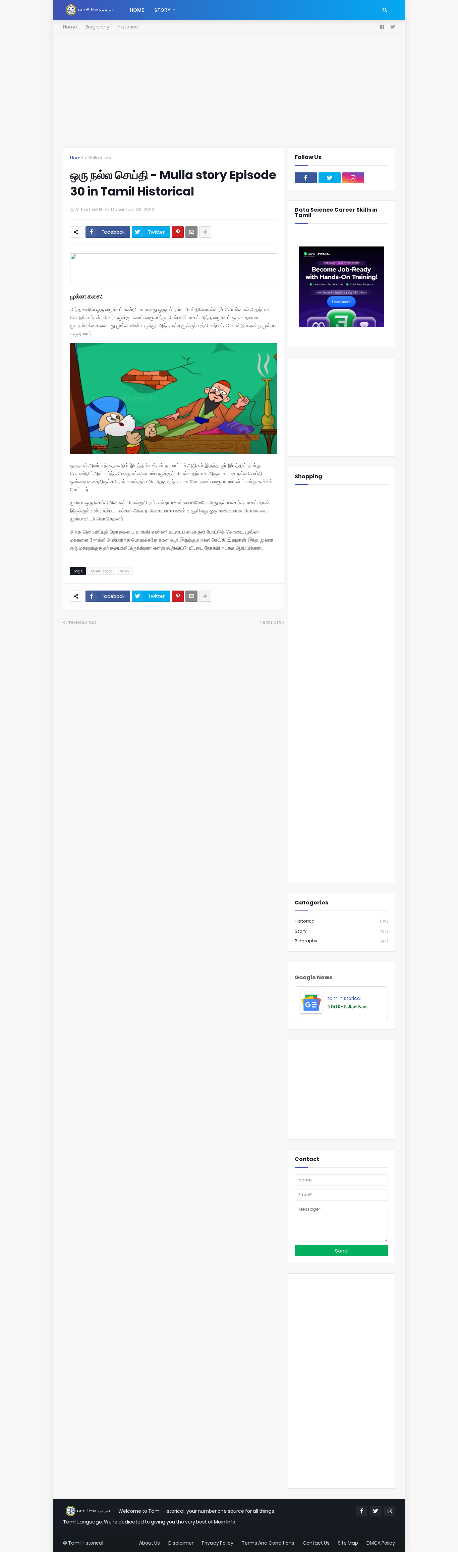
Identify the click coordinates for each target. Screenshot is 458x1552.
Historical (128, 26)
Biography (97, 26)
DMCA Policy (380, 1543)
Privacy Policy (217, 1543)
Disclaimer (180, 1543)
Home (70, 26)
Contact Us (316, 1543)
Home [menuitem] (137, 10)
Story (124, 571)
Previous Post (81, 622)
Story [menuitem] (162, 10)
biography (341, 941)
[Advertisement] (229, 90)
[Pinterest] (178, 232)
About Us (149, 1543)
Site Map (348, 1543)
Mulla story (99, 158)
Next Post (270, 622)
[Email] (191, 232)
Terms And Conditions (268, 1543)
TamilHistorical (85, 1543)
